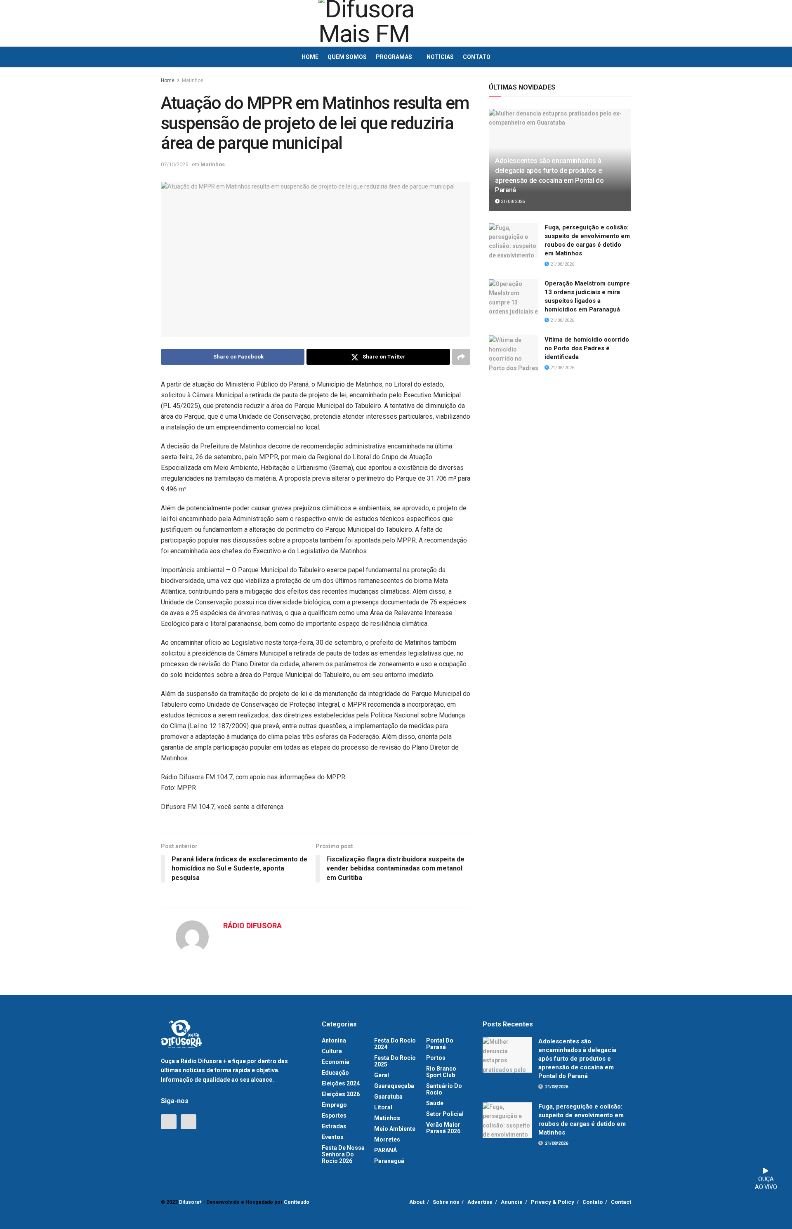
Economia (335, 1062)
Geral (381, 1075)
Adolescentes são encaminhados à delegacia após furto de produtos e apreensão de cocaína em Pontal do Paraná (577, 1059)
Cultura (332, 1051)
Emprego (334, 1105)
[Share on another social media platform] (461, 357)
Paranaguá (389, 1161)
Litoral (383, 1107)
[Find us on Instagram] (188, 1121)
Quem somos (347, 57)
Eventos (333, 1137)
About (416, 1202)
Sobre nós (446, 1202)
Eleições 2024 (341, 1083)
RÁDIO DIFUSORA (252, 925)
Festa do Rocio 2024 (395, 1043)
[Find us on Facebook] (169, 1121)
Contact (621, 1202)
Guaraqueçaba (394, 1086)
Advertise (480, 1202)
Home (310, 57)
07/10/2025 (174, 164)
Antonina (334, 1040)
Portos (436, 1057)
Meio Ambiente (394, 1128)
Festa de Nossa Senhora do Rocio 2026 (343, 1154)
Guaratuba (388, 1096)
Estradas (334, 1126)
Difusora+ (190, 1202)
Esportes (334, 1115)
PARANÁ (385, 1150)
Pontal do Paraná (439, 1043)
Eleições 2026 (341, 1094)
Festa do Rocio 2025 (395, 1061)
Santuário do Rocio (444, 1089)
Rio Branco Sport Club (441, 1071)
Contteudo (296, 1202)
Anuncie (512, 1202)
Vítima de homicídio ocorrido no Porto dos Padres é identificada (586, 348)
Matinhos (192, 80)
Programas (394, 57)
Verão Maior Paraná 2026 (443, 1128)
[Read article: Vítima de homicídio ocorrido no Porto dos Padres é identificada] (513, 353)
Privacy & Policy (552, 1202)
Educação (335, 1072)
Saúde (434, 1103)
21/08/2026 (512, 201)
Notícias (440, 57)
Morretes (387, 1139)
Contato (476, 57)
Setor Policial (445, 1114)
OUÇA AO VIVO (766, 1183)
